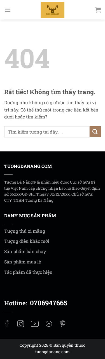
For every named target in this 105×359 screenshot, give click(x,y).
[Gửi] (95, 131)
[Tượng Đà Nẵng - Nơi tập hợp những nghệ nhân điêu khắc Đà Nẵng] (52, 10)
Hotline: (35, 303)
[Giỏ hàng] (98, 10)
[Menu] (7, 9)
